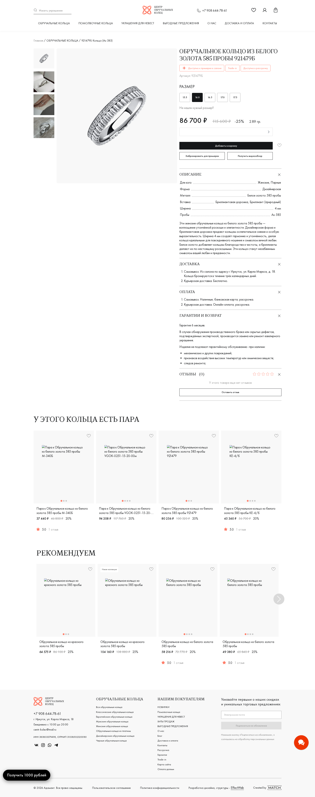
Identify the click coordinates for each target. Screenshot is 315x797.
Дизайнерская (271, 189)
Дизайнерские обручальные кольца (115, 735)
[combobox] (52, 10)
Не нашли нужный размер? (196, 108)
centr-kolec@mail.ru (45, 729)
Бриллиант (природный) (265, 202)
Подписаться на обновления (251, 725)
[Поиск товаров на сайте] (52, 10)
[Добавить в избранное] (279, 146)
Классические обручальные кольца (115, 712)
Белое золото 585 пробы (264, 195)
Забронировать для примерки (202, 156)
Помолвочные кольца (95, 23)
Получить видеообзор (250, 156)
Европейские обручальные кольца (114, 716)
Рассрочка (163, 750)
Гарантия (162, 754)
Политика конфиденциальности (159, 788)
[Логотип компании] (158, 13)
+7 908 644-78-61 (214, 10)
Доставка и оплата (239, 23)
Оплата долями (166, 769)
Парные (276, 182)
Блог (160, 735)
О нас (211, 23)
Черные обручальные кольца (111, 740)
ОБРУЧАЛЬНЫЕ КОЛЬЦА (54, 23)
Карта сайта (164, 764)
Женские (263, 182)
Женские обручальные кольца (112, 726)
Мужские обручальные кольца (112, 721)
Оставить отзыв (230, 392)
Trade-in (162, 759)
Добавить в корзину (226, 145)
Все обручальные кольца (109, 707)
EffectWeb (237, 788)
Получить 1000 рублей (26, 775)
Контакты (269, 23)
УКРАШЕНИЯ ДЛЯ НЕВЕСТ (137, 23)
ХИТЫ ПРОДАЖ (166, 721)
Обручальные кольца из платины (113, 731)
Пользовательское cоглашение (111, 788)
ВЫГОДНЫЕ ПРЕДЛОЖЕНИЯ (181, 23)
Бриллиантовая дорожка (231, 202)
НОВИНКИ (163, 707)
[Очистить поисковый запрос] (69, 10)
